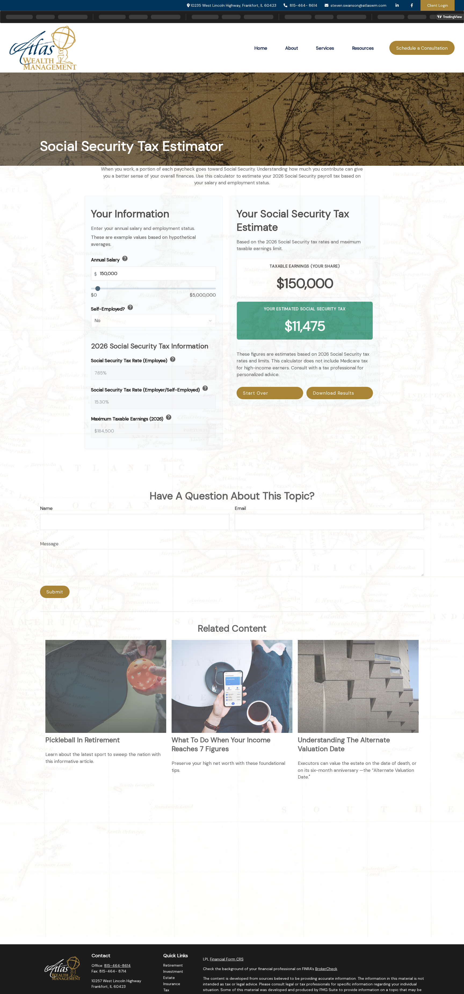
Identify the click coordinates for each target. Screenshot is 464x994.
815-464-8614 (117, 965)
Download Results (333, 393)
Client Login (437, 5)
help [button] (125, 258)
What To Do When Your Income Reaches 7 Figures (221, 744)
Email (240, 508)
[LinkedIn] (397, 5)
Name (46, 508)
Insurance (171, 983)
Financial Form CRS (227, 959)
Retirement (173, 965)
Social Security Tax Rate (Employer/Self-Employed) (149, 389)
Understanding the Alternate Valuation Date (344, 744)
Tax (166, 990)
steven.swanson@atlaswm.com (358, 5)
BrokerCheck (326, 968)
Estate (169, 977)
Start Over (255, 393)
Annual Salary (109, 259)
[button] (260, 47)
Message (49, 544)
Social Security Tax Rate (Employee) (133, 359)
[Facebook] (412, 5)
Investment (173, 971)
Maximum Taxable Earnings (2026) (131, 418)
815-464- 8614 (303, 5)
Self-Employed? (112, 308)
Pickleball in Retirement (82, 740)
